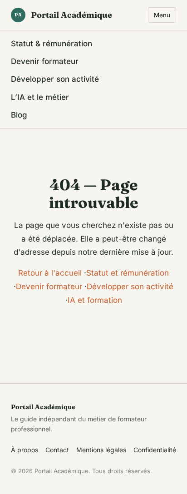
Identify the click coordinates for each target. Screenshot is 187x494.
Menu (162, 15)
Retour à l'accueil (50, 272)
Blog (19, 114)
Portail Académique (63, 15)
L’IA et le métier (40, 97)
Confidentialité (154, 450)
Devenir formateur (45, 61)
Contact (57, 450)
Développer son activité (55, 79)
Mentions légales (101, 450)
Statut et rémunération (127, 272)
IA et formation (95, 300)
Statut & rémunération (51, 43)
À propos (24, 450)
